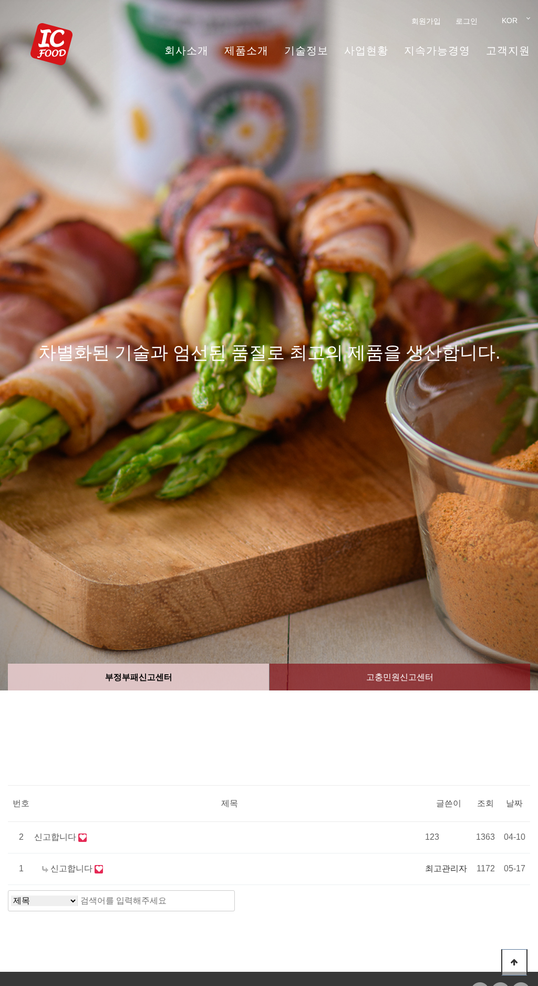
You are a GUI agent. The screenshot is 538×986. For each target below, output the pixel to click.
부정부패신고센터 (138, 677)
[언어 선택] (507, 20)
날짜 (514, 803)
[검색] (223, 901)
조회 (485, 803)
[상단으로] (514, 962)
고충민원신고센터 (399, 677)
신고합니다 (56, 836)
